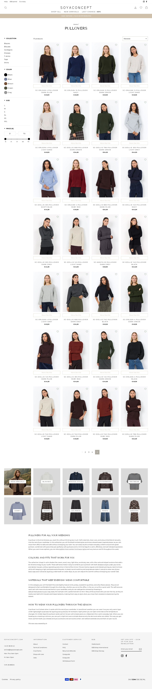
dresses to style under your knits (109, 564)
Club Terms (37, 651)
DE (138, 679)
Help (6, 1)
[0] (141, 7)
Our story (22, 1)
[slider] (5, 139)
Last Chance (91, 12)
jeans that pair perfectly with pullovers (60, 547)
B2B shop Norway (98, 651)
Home (75, 24)
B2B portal (13, 1)
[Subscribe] (140, 649)
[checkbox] (18, 74)
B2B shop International (100, 647)
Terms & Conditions (40, 647)
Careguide (66, 654)
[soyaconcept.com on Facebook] (126, 655)
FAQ (64, 647)
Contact (65, 644)
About (35, 644)
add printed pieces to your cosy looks (41, 591)
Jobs (35, 658)
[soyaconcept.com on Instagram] (122, 655)
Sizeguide (66, 658)
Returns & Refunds (69, 651)
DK (129, 679)
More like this (47, 86)
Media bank (96, 644)
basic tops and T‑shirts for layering (40, 571)
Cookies (5, 679)
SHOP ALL (56, 12)
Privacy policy (15, 679)
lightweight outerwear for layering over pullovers (50, 611)
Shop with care (38, 654)
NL (144, 679)
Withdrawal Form (69, 661)
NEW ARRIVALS (71, 12)
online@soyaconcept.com (13, 649)
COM (134, 679)
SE (141, 679)
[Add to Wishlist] (57, 44)
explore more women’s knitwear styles (72, 549)
